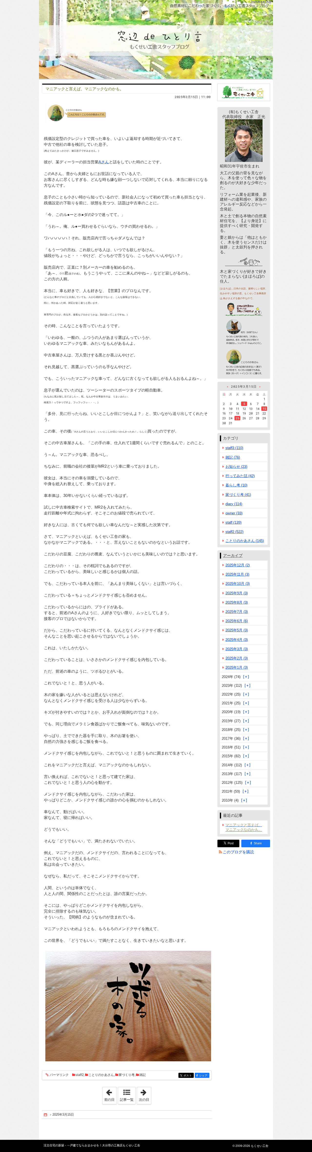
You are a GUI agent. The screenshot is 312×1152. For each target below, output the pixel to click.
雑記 (142, 1075)
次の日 (145, 1094)
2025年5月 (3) (236, 630)
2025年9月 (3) (236, 593)
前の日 (110, 1094)
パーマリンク (59, 1075)
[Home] (46, 1114)
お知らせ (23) (236, 466)
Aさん (103, 162)
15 (264, 409)
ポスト (189, 1075)
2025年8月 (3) (236, 602)
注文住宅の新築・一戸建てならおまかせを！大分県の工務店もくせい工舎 (156, 39)
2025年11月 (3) (237, 574)
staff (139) (233, 522)
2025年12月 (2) (237, 565)
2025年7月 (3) (236, 612)
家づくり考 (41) (238, 494)
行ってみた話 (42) (240, 476)
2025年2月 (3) (236, 658)
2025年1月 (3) (236, 667)
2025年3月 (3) (236, 649)
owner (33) (234, 513)
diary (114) (233, 504)
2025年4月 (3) (236, 640)
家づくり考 (127, 1075)
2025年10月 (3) (237, 583)
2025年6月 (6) (236, 621)
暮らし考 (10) (236, 485)
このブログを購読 (238, 852)
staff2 (80, 1075)
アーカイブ (233, 555)
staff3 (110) (234, 448)
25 (237, 418)
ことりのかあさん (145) (244, 541)
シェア (204, 1075)
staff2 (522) (234, 532)
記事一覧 (127, 1100)
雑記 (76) (232, 457)
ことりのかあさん (101, 1075)
